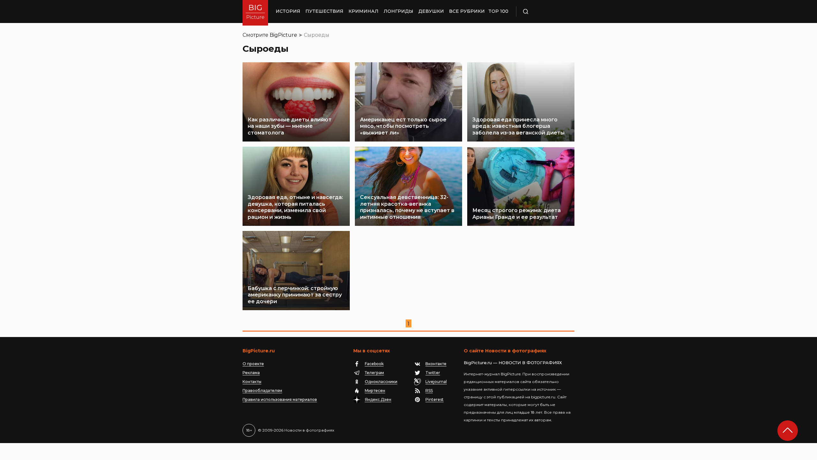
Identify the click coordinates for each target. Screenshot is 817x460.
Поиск (544, 11)
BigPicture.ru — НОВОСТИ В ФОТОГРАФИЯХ (513, 362)
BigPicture (283, 35)
